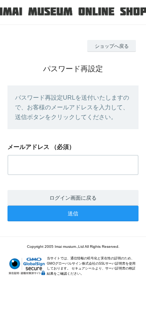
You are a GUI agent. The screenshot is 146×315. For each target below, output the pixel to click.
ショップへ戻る (112, 46)
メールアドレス (28, 147)
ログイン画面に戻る (73, 198)
